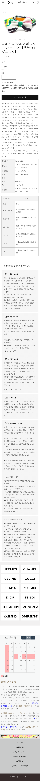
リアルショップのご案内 (20, 766)
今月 (28, 637)
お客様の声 (20, 761)
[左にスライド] (15, 39)
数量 (3, 73)
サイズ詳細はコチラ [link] (11, 389)
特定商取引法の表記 (20, 756)
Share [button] (6, 62)
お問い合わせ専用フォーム (11, 727)
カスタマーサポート (20, 752)
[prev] (23, 637)
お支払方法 (20, 747)
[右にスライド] (24, 39)
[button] (3, 2)
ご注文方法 (20, 742)
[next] (33, 637)
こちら (33, 719)
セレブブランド (23, 776)
